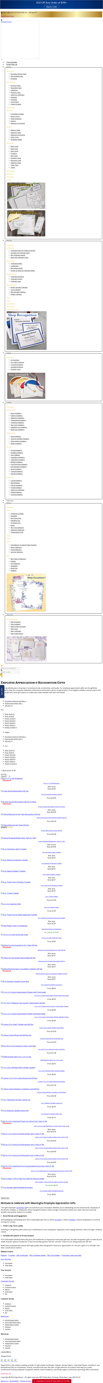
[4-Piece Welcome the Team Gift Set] (15, 825)
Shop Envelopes (10, 357)
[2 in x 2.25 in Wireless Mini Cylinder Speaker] (18, 1067)
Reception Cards (16, 158)
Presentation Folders (17, 114)
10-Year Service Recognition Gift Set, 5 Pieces (51, 807)
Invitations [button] (8, 402)
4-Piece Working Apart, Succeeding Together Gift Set (51, 974)
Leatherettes (15, 266)
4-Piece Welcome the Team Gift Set (51, 830)
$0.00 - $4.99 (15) (10, 714)
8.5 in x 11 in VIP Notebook (51, 783)
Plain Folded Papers (17, 634)
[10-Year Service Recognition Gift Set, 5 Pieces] (18, 802)
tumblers (72, 1220)
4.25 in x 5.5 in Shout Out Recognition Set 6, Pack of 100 (51, 1137)
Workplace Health (16, 140)
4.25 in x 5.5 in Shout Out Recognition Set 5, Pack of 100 (51, 1148)
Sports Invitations (16, 469)
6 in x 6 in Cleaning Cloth (51, 907)
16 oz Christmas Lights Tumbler (51, 852)
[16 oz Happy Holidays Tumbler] (13, 871)
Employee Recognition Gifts (13, 309)
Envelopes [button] (8, 353)
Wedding (13, 570)
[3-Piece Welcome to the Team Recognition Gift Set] (20, 814)
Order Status (9, 1265)
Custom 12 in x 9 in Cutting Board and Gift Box (51, 1081)
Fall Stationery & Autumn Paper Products (24, 545)
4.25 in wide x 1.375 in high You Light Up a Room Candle (51, 1182)
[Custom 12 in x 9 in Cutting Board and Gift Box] (19, 1078)
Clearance (8, 1327)
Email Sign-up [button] (11, 64)
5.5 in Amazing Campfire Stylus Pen (51, 1114)
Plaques (8, 298)
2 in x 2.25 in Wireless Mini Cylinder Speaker (51, 1071)
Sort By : (4, 774)
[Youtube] (2, 1361)
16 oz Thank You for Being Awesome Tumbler (51, 918)
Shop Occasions (10, 507)
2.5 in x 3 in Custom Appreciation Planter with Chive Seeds (51, 995)
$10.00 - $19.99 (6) (10, 719)
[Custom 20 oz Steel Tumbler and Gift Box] (17, 1024)
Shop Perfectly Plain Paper (12, 619)
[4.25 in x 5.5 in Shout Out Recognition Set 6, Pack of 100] (22, 1134)
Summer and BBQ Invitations (20, 439)
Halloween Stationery (17, 530)
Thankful (9, 535)
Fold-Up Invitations (16, 485)
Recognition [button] (9, 240)
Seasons (8, 541)
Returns (7, 1289)
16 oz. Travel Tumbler (51, 896)
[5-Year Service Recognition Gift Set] (14, 791)
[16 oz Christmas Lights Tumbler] (14, 849)
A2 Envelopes (15, 360)
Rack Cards (14, 156)
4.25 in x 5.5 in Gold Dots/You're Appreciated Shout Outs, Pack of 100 (51, 1171)
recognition (20, 1208)
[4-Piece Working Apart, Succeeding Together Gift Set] (21, 969)
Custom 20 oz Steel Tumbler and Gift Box (51, 1028)
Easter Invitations (16, 413)
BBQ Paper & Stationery (18, 559)
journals (58, 1220)
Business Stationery (11, 82)
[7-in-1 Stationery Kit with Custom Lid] (15, 1100)
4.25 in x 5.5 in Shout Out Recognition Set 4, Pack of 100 (51, 1159)
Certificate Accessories (11, 274)
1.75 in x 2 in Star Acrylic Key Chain (51, 938)
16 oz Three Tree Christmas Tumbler (51, 885)
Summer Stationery (17, 552)
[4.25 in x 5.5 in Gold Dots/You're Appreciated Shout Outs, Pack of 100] (27, 1166)
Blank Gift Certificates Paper (19, 257)
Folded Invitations (16, 492)
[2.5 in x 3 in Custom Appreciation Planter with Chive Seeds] (23, 992)
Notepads (14, 97)
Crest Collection (16, 290)
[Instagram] (16, 1361)
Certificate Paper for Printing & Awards (23, 251)
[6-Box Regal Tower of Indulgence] (14, 926)
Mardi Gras (14, 568)
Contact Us (8, 1285)
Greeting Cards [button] (9, 500)
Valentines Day (15, 521)
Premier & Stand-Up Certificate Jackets (23, 271)
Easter (13, 525)
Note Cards (14, 149)
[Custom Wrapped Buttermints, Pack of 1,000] (18, 838)
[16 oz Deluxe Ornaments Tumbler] (14, 860)
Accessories (9, 126)
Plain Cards (14, 629)
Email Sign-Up (6, 1373)
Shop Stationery (10, 71)
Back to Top (5, 1198)
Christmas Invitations (17, 423)
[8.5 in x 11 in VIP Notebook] (12, 778)
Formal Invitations (16, 450)
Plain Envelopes (16, 622)
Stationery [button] (8, 66)
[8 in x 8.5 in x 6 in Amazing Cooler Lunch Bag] (18, 1046)
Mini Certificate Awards (18, 255)
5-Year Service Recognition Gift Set (51, 794)
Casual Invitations (16, 481)
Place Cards (14, 151)
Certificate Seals (16, 281)
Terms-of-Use (25, 1381)
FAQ (6, 1294)
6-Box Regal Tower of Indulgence (51, 929)
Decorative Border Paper (18, 74)
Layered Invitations (17, 495)
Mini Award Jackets (17, 268)
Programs (14, 153)
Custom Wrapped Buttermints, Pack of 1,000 (51, 841)
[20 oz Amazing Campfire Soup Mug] (15, 981)
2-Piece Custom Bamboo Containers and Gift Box (51, 1092)
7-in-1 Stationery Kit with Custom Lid (51, 1103)
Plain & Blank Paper (17, 76)
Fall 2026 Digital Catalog (12, 1320)
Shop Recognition (10, 245)
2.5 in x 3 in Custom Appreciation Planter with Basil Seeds (51, 1017)
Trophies (9, 300)
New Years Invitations (17, 425)
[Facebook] (9, 1361)
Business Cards (16, 92)
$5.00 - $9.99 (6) (9, 716)
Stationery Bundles (11, 107)
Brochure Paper (16, 86)
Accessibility (14, 1381)
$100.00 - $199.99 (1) (11, 727)
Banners (13, 121)
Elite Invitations (15, 483)
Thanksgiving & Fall (17, 532)
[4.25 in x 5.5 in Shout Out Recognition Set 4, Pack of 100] (22, 1155)
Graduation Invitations (18, 457)
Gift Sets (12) (8, 706)
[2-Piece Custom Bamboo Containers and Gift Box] (20, 1089)
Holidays (9, 510)
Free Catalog (8, 1263)
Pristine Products (16, 104)
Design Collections (11, 171)
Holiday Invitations (11, 410)
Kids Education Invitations (19, 467)
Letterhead (14, 90)
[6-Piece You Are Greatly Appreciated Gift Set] (18, 958)
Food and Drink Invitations (19, 464)
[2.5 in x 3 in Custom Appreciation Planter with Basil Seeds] (23, 1014)
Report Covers (15, 116)
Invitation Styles (10, 477)
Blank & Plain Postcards (18, 626)
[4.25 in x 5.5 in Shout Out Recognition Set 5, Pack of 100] (22, 1144)
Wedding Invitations (17, 453)
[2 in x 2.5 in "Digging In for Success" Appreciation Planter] (23, 1003)
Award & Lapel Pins (11, 306)
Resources (5, 1316)
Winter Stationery (16, 547)
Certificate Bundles (11, 303)
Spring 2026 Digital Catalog (13, 1322)
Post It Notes (15, 102)
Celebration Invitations (18, 460)
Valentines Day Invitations (19, 427)
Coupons (7, 1329)
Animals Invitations (17, 474)
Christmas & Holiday (17, 514)
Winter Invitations (16, 443)
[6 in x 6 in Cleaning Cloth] (11, 904)
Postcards (14, 100)
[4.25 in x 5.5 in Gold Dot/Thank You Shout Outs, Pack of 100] (24, 1121)
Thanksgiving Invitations (18, 420)
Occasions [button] (8, 502)
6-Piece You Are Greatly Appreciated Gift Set (51, 961)
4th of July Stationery (17, 528)
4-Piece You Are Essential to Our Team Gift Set (51, 950)
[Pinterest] (12, 1361)
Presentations (10, 110)
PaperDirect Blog (7, 16)
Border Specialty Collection (19, 287)
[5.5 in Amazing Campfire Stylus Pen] (15, 1110)
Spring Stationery (16, 550)
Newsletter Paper (16, 88)
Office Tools (15, 137)
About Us (4, 1381)
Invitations (9, 179)
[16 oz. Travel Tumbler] (10, 893)
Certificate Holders (11, 261)
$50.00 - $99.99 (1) (10, 725)
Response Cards (16, 160)
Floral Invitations (16, 436)
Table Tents (14, 165)
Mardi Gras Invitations (17, 430)
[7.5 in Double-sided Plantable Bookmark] (17, 1187)
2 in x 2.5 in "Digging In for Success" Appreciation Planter (51, 1006)
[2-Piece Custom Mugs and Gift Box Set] (16, 1035)
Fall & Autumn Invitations (18, 441)
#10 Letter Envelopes (17, 362)
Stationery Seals (16, 133)
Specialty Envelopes (17, 367)
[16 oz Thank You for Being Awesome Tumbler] (19, 915)
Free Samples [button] (11, 62)
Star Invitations (15, 455)
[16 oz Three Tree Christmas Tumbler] (15, 882)
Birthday (13, 561)
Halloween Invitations (17, 418)
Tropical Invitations (17, 471)
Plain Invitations (16, 624)
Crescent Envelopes (17, 365)
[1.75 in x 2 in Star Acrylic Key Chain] (14, 934)
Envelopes (14, 79)
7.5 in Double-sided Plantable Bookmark (52, 1191)
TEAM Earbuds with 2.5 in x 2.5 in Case (51, 1060)
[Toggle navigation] (1, 59)
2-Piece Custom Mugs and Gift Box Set (51, 1038)
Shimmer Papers (10, 176)
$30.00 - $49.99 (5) (10, 723)
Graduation (14, 566)
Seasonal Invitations (11, 433)
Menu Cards (14, 146)
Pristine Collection (16, 294)
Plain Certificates (16, 631)
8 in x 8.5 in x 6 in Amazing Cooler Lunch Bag (51, 1049)
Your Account (6, 1259)
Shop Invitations (10, 407)
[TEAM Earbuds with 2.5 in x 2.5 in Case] (16, 1057)
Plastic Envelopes (16, 119)
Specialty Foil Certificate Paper (20, 253)
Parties (8, 555)
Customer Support (10, 1287)
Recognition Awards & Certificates (15, 701)
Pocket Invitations (16, 488)
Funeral (8, 538)
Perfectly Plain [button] (9, 614)
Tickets (13, 167)
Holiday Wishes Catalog (12, 1325)
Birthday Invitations (17, 462)
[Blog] (5, 1361)
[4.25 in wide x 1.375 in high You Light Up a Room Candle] (22, 1179)
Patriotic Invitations (17, 416)
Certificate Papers (10, 248)
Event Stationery (10, 143)
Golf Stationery (15, 564)
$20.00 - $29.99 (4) (10, 721)
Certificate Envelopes (17, 277)
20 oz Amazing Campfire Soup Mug (51, 985)
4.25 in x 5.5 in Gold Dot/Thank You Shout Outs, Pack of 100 (51, 1126)
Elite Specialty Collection (18, 292)
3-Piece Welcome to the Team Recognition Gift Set (52, 818)
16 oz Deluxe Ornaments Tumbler (51, 863)
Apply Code (51, 6)
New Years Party (16, 518)
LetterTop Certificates (17, 95)
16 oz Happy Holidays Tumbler (51, 874)
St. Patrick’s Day (16, 523)
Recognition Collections (12, 284)
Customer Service (7, 1281)
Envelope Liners (16, 369)
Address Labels (15, 130)
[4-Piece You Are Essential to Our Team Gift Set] (19, 945)
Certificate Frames (16, 279)
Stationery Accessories (18, 123)
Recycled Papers (10, 174)
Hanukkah (14, 516)
